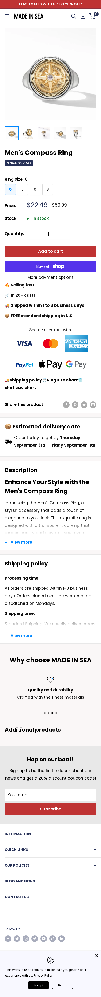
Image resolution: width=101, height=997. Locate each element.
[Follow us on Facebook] (8, 938)
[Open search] (73, 16)
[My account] (83, 16)
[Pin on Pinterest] (75, 404)
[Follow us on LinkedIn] (61, 938)
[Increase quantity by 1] (65, 234)
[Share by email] (93, 404)
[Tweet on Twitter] (84, 404)
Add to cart (50, 251)
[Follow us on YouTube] (43, 938)
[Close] (96, 955)
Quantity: (14, 233)
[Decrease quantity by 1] (32, 234)
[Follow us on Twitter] (17, 938)
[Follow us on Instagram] (26, 938)
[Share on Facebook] (66, 404)
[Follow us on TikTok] (52, 938)
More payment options (50, 277)
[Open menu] (7, 16)
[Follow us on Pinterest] (34, 938)
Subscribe (50, 809)
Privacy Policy (43, 975)
